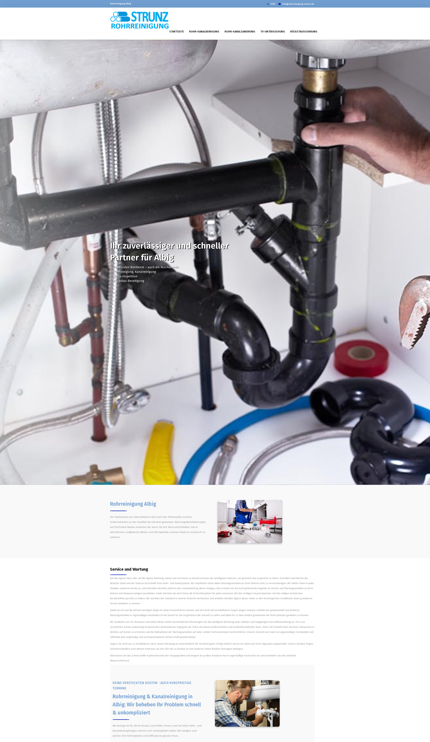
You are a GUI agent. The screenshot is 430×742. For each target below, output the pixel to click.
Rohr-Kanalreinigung (204, 31)
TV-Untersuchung (273, 31)
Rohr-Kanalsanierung (240, 31)
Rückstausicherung (303, 31)
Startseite (176, 31)
